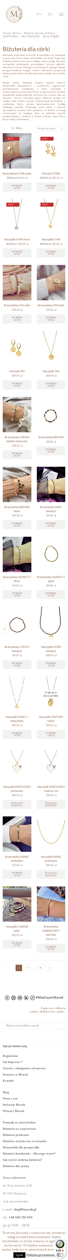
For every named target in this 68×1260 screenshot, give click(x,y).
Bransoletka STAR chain (17, 173)
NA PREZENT (30, 36)
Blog (6, 1092)
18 (40, 967)
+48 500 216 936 (20, 1217)
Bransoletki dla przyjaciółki (21, 1147)
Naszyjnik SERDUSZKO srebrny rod (51, 788)
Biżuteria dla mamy (16, 1166)
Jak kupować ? (12, 1062)
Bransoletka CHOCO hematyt (17, 648)
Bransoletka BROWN (51, 437)
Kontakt (8, 1081)
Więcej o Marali (13, 1111)
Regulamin (10, 1056)
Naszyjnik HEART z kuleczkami (17, 718)
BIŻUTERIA (10, 36)
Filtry (19, 128)
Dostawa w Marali (15, 1074)
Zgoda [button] (19, 1255)
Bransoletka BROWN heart (17, 509)
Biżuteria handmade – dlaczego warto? (29, 1153)
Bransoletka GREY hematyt (51, 509)
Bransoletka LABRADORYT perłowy (51, 930)
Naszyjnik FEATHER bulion (51, 718)
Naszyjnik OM (51, 371)
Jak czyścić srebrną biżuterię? (22, 1160)
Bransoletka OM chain (51, 305)
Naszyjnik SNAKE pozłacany (51, 858)
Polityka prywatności (41, 1255)
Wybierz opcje (17, 187)
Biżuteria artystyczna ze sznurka (24, 1141)
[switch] (60, 1255)
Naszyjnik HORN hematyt (51, 648)
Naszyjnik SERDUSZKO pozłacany (17, 788)
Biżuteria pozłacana (16, 1135)
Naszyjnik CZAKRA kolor (17, 928)
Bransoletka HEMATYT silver (17, 579)
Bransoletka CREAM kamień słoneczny (17, 439)
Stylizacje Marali (14, 1105)
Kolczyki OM (16, 371)
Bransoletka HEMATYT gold (51, 579)
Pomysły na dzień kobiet (19, 1122)
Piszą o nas (10, 1098)
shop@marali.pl (25, 1209)
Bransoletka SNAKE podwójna (17, 858)
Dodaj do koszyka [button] (17, 804)
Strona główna (12, 33)
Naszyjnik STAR (51, 239)
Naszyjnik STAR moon (17, 239)
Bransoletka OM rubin (17, 305)
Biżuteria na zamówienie (19, 1129)
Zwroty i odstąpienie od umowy (24, 1068)
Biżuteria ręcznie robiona (39, 33)
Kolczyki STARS (51, 173)
